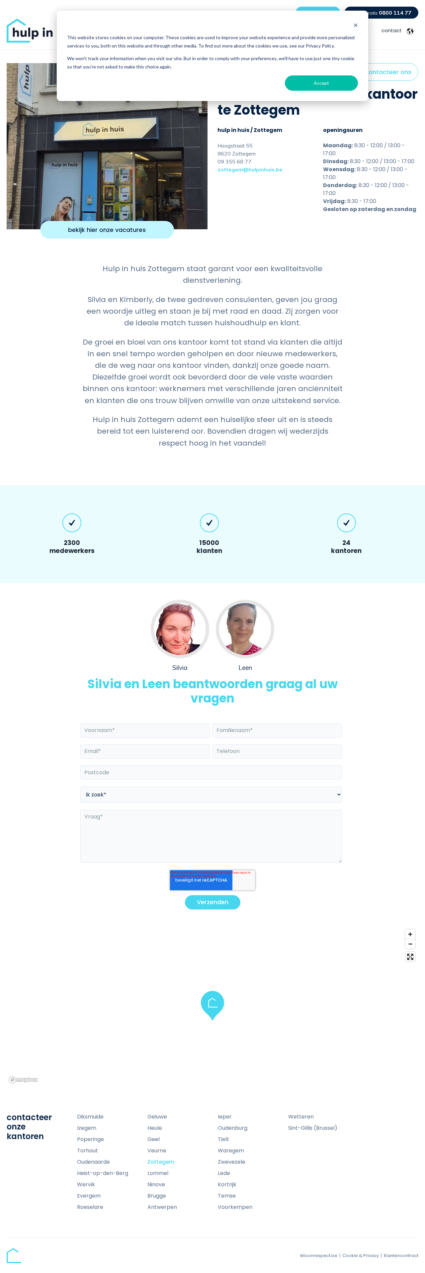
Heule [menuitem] (154, 1128)
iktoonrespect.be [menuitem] (318, 1255)
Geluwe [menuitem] (157, 1116)
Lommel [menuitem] (157, 1173)
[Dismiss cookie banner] (355, 25)
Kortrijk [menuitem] (227, 1184)
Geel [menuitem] (153, 1139)
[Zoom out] (410, 944)
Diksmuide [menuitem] (90, 1116)
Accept (321, 83)
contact (392, 30)
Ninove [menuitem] (156, 1184)
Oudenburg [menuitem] (232, 1128)
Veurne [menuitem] (156, 1150)
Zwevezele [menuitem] (231, 1162)
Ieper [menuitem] (225, 1116)
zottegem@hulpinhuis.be (250, 169)
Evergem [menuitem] (89, 1196)
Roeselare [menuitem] (90, 1207)
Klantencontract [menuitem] (401, 1255)
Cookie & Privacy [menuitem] (360, 1255)
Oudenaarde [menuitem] (93, 1162)
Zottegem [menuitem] (160, 1162)
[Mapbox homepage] (23, 1080)
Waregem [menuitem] (231, 1150)
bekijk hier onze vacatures (107, 230)
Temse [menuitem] (227, 1196)
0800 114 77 (384, 12)
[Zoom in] (410, 934)
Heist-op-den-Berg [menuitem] (102, 1173)
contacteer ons (388, 72)
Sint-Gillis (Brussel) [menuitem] (312, 1128)
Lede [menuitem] (224, 1173)
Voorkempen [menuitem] (235, 1207)
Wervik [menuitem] (86, 1184)
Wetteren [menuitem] (301, 1116)
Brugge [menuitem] (156, 1196)
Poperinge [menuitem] (90, 1139)
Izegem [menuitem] (86, 1128)
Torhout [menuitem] (87, 1150)
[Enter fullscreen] (410, 957)
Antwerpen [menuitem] (162, 1207)
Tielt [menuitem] (223, 1139)
